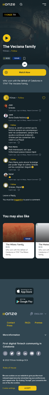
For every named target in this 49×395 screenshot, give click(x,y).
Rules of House (9, 368)
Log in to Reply (21, 110)
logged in (18, 199)
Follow (14, 51)
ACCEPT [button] (27, 388)
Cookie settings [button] (8, 388)
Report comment (32, 110)
